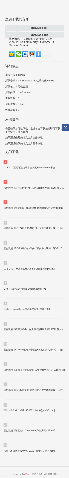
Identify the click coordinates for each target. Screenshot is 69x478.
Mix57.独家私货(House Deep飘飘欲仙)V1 (25, 288)
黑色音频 (23, 86)
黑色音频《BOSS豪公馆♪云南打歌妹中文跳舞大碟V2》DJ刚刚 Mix (34, 248)
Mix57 (28, 474)
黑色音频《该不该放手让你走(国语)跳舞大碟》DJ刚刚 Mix (33, 329)
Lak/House (24, 92)
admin (21, 74)
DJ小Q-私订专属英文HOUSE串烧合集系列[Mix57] (29, 268)
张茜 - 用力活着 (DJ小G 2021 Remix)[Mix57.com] (29, 450)
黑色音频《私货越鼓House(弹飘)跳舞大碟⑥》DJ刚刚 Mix (33, 208)
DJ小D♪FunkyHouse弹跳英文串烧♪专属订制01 (28, 309)
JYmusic (19, 475)
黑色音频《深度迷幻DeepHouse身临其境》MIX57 (29, 430)
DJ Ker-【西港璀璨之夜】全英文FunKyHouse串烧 (29, 167)
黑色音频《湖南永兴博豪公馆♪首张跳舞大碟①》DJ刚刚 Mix (34, 370)
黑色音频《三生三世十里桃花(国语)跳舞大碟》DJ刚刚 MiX (34, 187)
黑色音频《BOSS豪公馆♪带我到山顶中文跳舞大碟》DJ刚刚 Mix (34, 228)
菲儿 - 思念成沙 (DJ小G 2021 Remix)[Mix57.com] (29, 410)
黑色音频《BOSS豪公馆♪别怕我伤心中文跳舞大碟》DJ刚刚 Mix (34, 390)
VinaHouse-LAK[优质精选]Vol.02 (36, 80)
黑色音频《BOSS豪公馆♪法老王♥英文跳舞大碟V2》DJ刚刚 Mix (34, 349)
